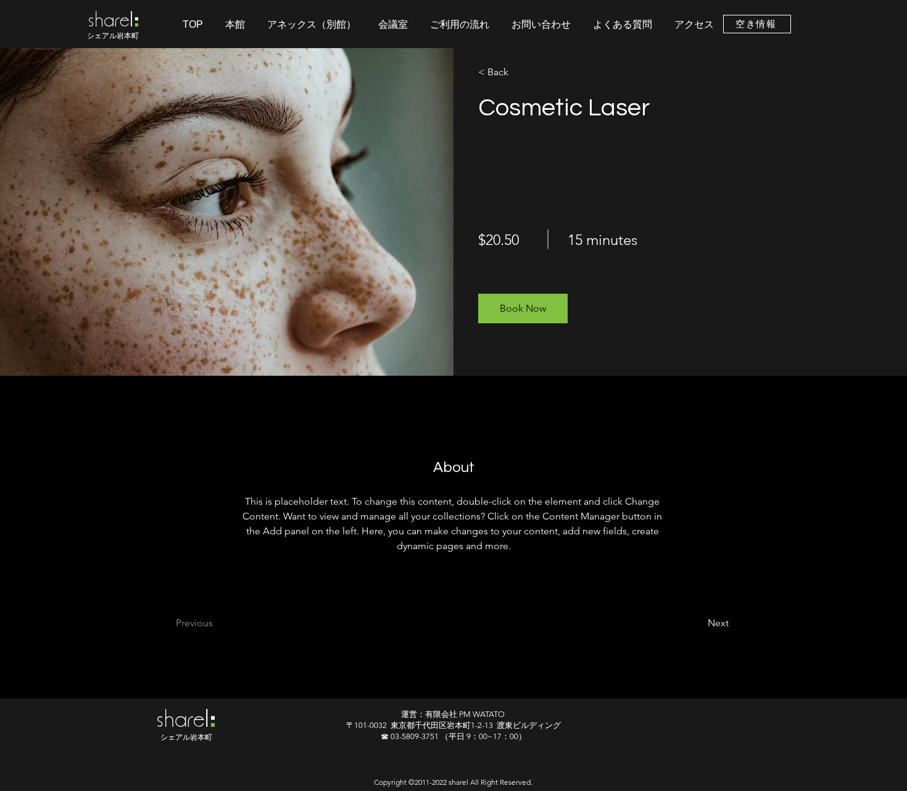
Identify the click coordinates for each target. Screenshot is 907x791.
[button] (523, 308)
